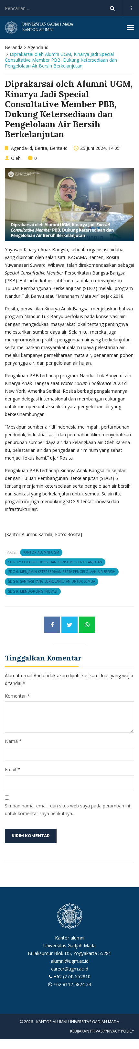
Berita (41, 148)
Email (10, 769)
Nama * (13, 741)
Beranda (14, 47)
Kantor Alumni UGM (41, 552)
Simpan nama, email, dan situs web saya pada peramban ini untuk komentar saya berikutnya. (67, 809)
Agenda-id (37, 47)
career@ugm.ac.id (69, 969)
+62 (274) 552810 (72, 976)
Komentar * (17, 696)
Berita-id (59, 148)
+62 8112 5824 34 (72, 984)
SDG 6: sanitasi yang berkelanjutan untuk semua (51, 581)
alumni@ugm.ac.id (70, 961)
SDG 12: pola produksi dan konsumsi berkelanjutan (55, 562)
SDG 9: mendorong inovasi (33, 591)
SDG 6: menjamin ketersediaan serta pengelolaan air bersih (61, 571)
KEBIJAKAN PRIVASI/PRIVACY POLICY (102, 1031)
